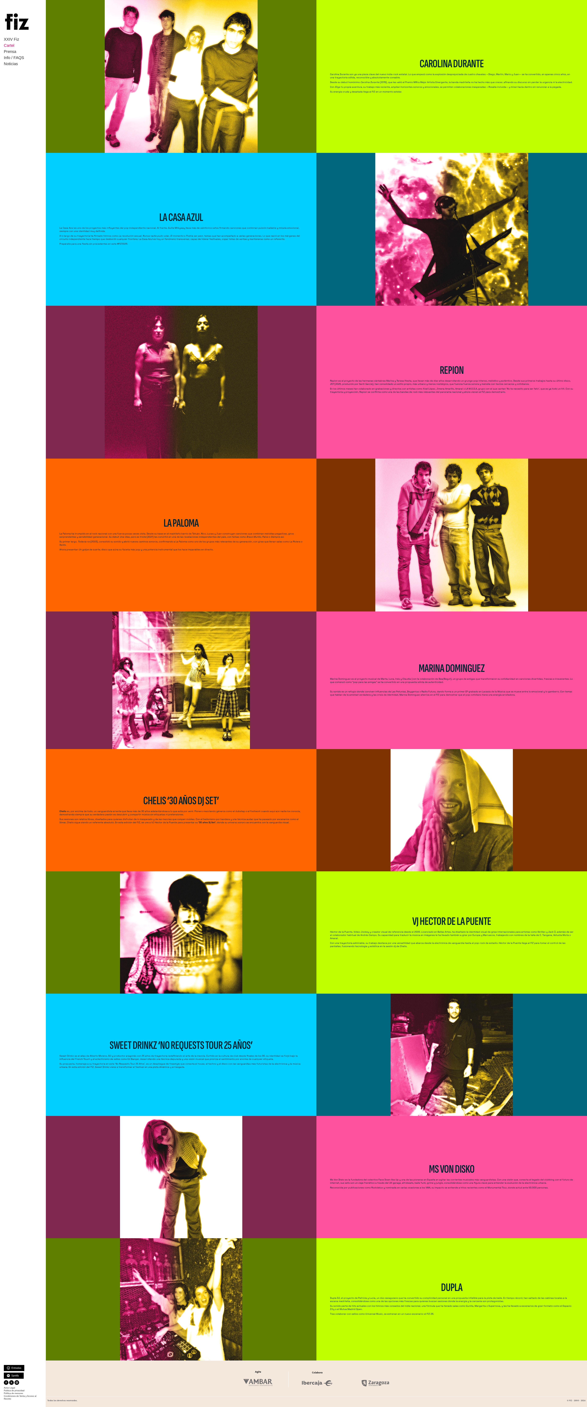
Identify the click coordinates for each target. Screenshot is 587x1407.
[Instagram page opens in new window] (17, 1382)
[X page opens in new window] (11, 1382)
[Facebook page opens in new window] (6, 1382)
